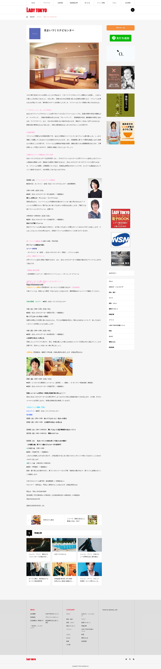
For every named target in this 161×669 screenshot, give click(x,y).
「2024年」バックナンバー (36, 627)
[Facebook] (126, 659)
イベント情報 (101, 3)
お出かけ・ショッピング (116, 287)
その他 (68, 644)
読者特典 (111, 347)
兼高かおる (112, 342)
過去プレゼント (70, 626)
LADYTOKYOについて (52, 614)
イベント (111, 320)
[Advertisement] (121, 177)
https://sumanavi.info (34, 285)
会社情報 (127, 3)
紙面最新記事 (74, 3)
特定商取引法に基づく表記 (52, 621)
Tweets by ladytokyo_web (109, 609)
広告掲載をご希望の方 (36, 620)
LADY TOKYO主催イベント (117, 325)
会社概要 (32, 614)
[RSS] (134, 659)
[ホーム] (27, 17)
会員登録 (60, 3)
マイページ (47, 3)
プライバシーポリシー (52, 617)
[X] (130, 659)
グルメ (111, 281)
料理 (110, 331)
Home (33, 3)
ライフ (111, 298)
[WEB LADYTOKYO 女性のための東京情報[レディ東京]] (36, 9)
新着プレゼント (113, 309)
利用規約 (32, 617)
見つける (87, 3)
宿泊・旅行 (112, 292)
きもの (111, 336)
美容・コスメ (113, 303)
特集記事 (111, 314)
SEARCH (133, 10)
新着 (67, 641)
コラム (114, 3)
